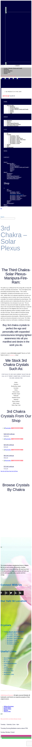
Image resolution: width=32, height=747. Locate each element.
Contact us (12, 355)
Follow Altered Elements (10, 663)
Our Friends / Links (9, 674)
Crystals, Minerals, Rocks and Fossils (13, 68)
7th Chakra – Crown (12, 643)
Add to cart (17, 428)
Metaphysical (7, 72)
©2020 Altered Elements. (7, 695)
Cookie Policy (7, 707)
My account (7, 661)
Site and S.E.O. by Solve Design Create (11, 718)
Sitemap (6, 710)
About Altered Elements (10, 658)
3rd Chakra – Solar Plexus (13, 636)
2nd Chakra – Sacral (12, 634)
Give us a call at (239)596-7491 (8, 76)
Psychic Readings (8, 70)
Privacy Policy (7, 709)
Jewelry (6, 667)
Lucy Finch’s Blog (8, 670)
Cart (5, 95)
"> (1, 737)
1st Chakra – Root (11, 633)
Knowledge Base (8, 668)
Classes (6, 73)
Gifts (5, 665)
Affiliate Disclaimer (9, 706)
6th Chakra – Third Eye (13, 642)
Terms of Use (7, 711)
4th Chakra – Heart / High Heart (15, 638)
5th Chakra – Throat (12, 640)
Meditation (6, 69)
